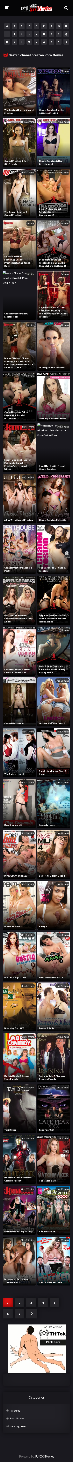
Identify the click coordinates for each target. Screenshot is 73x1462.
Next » (31, 1313)
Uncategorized (18, 1426)
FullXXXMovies (44, 1456)
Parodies (15, 1410)
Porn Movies (17, 1418)
